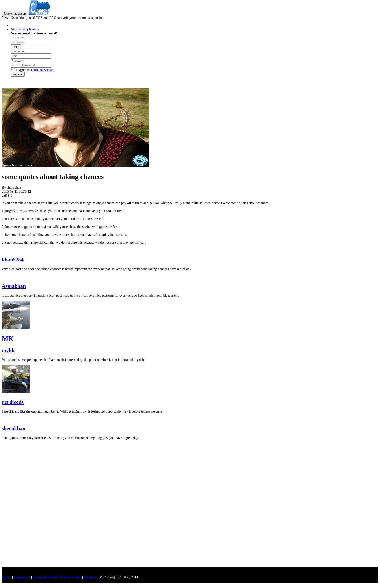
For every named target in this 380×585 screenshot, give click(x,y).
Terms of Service (42, 70)
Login (15, 46)
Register (17, 74)
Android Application (25, 29)
